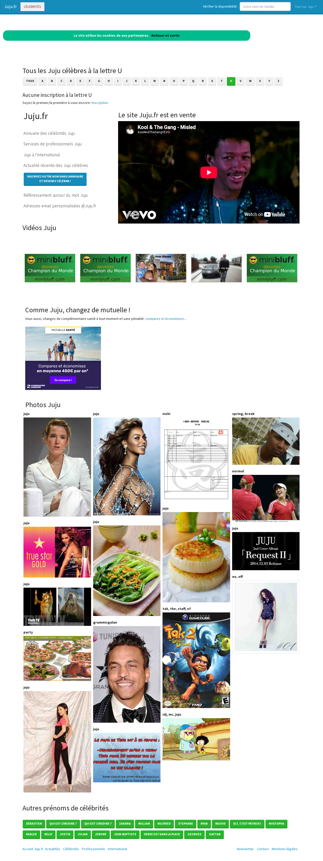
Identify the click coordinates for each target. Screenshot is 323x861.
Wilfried (164, 823)
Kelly (48, 834)
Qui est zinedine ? (63, 823)
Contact (263, 849)
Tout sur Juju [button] (304, 6)
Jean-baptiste (125, 834)
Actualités (52, 849)
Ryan (204, 823)
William (144, 823)
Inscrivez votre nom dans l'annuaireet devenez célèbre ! (55, 178)
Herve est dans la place (162, 834)
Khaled (31, 834)
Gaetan (215, 834)
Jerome (100, 834)
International (117, 849)
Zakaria (125, 823)
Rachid (220, 823)
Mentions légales (285, 849)
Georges (194, 834)
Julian (83, 834)
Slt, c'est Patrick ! (247, 823)
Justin (65, 834)
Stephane (185, 823)
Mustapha (276, 823)
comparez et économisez (164, 318)
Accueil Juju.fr (32, 849)
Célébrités (32, 6)
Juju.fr (10, 6)
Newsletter (245, 849)
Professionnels (93, 849)
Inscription (100, 102)
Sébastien (34, 823)
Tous (30, 81)
